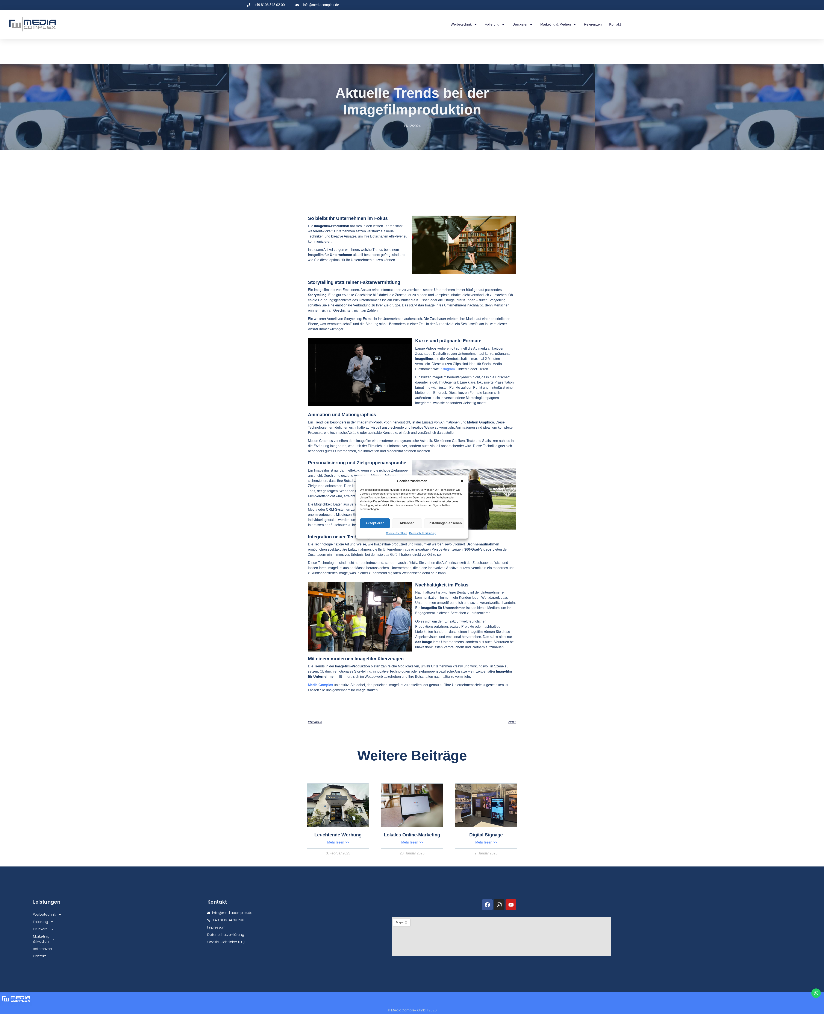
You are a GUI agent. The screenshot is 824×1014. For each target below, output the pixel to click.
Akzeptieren (374, 523)
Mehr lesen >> (338, 842)
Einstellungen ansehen (444, 523)
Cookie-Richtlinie (396, 533)
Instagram (447, 369)
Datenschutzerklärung (422, 533)
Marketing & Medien (555, 24)
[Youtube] (511, 904)
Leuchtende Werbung (338, 834)
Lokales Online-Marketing (412, 834)
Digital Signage (486, 834)
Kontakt (615, 24)
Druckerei (519, 24)
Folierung (492, 24)
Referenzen (593, 24)
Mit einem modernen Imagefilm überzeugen (356, 658)
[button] (462, 481)
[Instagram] (499, 904)
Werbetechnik (461, 24)
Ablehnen (407, 523)
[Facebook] (487, 904)
